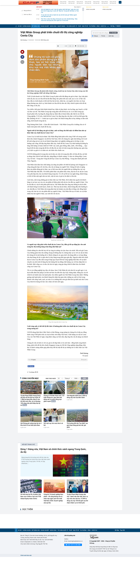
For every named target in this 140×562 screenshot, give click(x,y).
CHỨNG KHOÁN (27, 26)
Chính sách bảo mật (25, 555)
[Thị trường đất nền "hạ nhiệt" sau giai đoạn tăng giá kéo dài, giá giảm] (77, 415)
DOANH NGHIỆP (45, 26)
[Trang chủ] (16, 26)
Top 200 (122, 530)
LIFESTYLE (103, 26)
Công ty (96, 36)
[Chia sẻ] (22, 57)
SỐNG (98, 26)
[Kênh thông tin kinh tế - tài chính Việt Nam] (38, 2)
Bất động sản (45, 40)
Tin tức (103, 36)
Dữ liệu (112, 26)
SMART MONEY (61, 26)
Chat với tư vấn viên (73, 544)
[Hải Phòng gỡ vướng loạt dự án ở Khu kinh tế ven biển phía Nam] (31, 415)
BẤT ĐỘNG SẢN (36, 26)
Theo (57, 359)
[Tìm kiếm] (113, 33)
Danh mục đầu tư (28, 14)
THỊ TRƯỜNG (92, 26)
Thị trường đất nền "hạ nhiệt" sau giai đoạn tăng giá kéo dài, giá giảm (77, 425)
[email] (22, 62)
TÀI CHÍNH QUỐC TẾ (71, 26)
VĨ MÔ (79, 26)
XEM (84, 378)
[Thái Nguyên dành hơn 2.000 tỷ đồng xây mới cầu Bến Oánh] (77, 387)
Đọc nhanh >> (77, 7)
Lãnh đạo (111, 36)
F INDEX (118, 26)
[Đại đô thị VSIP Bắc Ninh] (57, 218)
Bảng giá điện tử (27, 10)
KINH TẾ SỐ (85, 26)
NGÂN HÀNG (53, 26)
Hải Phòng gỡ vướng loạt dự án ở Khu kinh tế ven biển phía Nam (30, 424)
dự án (36, 372)
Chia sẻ (85, 40)
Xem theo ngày (51, 378)
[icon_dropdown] (120, 2)
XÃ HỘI (20, 26)
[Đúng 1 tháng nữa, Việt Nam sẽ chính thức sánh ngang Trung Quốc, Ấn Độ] (70, 465)
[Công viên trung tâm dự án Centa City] (57, 303)
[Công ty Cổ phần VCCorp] (105, 536)
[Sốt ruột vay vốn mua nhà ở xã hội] (54, 415)
